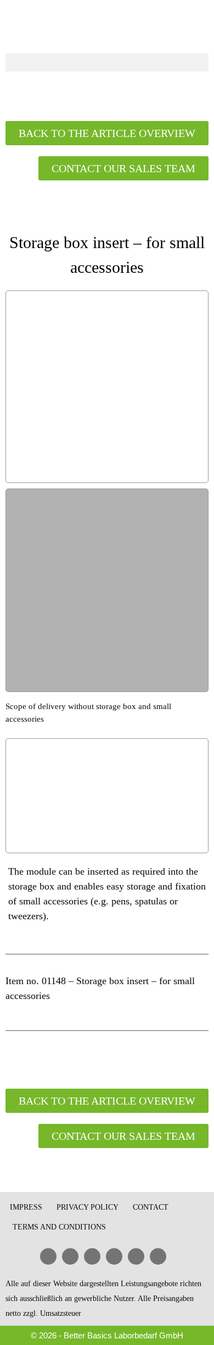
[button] (107, 62)
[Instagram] (158, 1256)
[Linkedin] (48, 1256)
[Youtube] (92, 1256)
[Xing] (114, 1256)
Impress (26, 1207)
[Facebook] (70, 1256)
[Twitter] (136, 1256)
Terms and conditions (59, 1227)
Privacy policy (88, 1207)
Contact (150, 1207)
